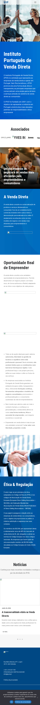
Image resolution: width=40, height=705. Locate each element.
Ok (12, 702)
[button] (35, 2)
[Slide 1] (18, 639)
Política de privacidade (11, 680)
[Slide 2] (20, 639)
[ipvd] (6, 2)
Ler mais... (5, 631)
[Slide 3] (22, 639)
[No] (37, 697)
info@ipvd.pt (8, 674)
